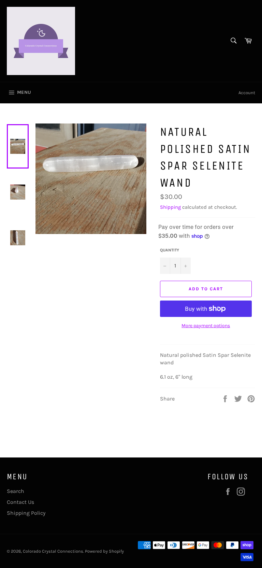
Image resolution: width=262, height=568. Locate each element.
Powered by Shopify (104, 551)
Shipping (170, 207)
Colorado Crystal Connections (53, 551)
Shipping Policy (26, 513)
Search (15, 491)
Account (246, 92)
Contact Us (20, 502)
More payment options (205, 326)
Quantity (169, 250)
